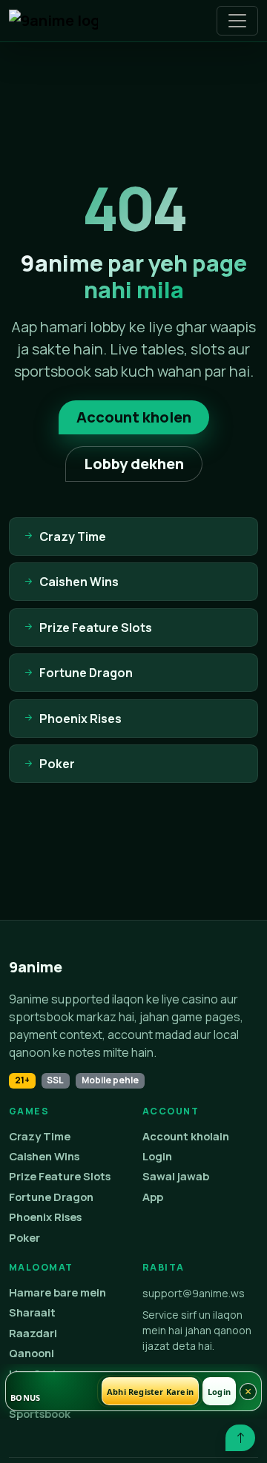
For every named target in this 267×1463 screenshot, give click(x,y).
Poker (24, 1238)
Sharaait (32, 1312)
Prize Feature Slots (60, 1176)
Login (157, 1156)
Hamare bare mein (57, 1292)
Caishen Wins (44, 1156)
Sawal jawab (175, 1176)
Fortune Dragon (51, 1197)
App (152, 1197)
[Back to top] (240, 1438)
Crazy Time (39, 1136)
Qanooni (31, 1353)
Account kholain (185, 1136)
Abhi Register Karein (150, 1391)
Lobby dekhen (134, 464)
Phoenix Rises (45, 1217)
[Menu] (237, 21)
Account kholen (133, 417)
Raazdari (33, 1333)
